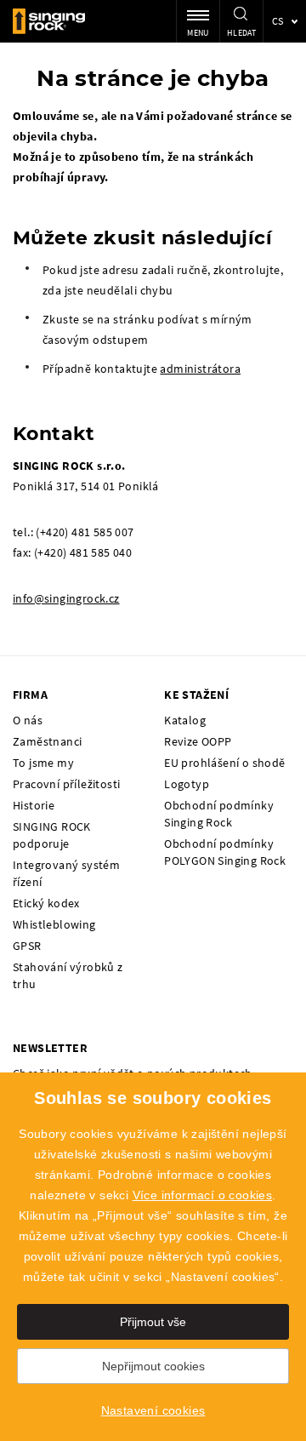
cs (278, 20)
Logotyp (186, 784)
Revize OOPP (197, 741)
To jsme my (43, 762)
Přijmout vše (153, 1322)
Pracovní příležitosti (66, 784)
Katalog (185, 720)
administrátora (200, 368)
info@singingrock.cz (66, 598)
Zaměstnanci (47, 741)
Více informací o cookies (203, 1195)
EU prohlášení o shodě (224, 762)
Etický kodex (46, 903)
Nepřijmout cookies (153, 1366)
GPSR (27, 945)
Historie (33, 805)
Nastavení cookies (153, 1410)
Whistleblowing (54, 924)
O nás (27, 720)
